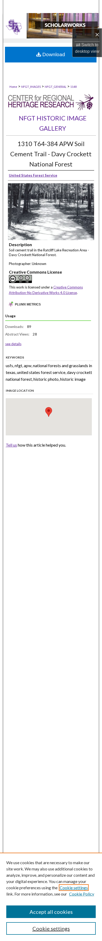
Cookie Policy (81, 893)
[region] (51, 897)
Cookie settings (74, 887)
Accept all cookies (51, 912)
